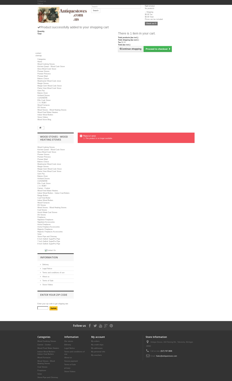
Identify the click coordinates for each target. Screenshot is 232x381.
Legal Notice (47, 269)
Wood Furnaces (43, 105)
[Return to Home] (40, 128)
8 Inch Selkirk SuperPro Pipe (48, 244)
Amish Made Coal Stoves (47, 212)
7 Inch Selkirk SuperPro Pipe (48, 241)
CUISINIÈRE (42, 98)
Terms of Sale (47, 281)
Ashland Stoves (43, 95)
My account (98, 336)
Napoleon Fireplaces (45, 220)
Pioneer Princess (44, 74)
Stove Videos (42, 117)
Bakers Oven (42, 93)
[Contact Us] (50, 250)
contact (38, 53)
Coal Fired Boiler (43, 198)
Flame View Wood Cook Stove (49, 88)
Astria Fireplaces (44, 224)
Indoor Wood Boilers (45, 115)
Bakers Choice (43, 79)
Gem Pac (41, 91)
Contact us (41, 1)
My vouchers (96, 355)
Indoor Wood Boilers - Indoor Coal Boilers (53, 193)
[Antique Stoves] (62, 15)
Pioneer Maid (42, 76)
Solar (39, 234)
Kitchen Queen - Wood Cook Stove (51, 66)
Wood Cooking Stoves (46, 64)
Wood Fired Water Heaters (47, 112)
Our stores (68, 341)
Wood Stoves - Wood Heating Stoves (51, 110)
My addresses (97, 348)
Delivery (45, 265)
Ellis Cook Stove (43, 100)
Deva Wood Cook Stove (46, 69)
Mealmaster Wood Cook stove (49, 81)
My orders (95, 341)
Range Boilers (42, 195)
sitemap (38, 56)
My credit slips (97, 345)
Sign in (40, 4)
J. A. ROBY (42, 103)
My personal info (98, 352)
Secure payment (71, 361)
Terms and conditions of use (53, 273)
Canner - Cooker (43, 188)
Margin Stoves (43, 83)
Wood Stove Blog (44, 120)
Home (39, 62)
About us (45, 277)
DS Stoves (41, 107)
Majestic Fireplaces (45, 229)
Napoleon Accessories (46, 222)
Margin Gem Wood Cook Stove (49, 86)
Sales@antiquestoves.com (166, 356)
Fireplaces (41, 217)
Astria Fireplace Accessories (48, 227)
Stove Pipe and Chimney (47, 236)
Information (49, 257)
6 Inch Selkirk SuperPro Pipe (48, 239)
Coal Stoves (42, 210)
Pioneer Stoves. (43, 71)
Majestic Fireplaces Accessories (50, 232)
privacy (67, 368)
